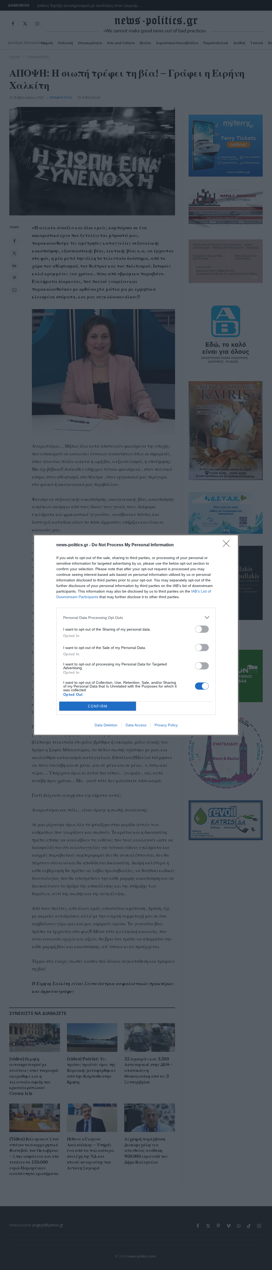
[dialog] (136, 635)
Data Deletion (106, 725)
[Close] (228, 545)
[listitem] (136, 617)
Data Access (136, 725)
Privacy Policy (166, 725)
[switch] (202, 629)
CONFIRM (98, 706)
